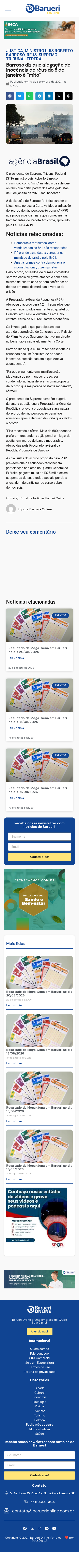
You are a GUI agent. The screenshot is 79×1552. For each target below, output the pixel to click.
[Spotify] (46, 1528)
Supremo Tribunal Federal (31, 56)
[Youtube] (54, 1528)
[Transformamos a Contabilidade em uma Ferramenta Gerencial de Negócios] (36, 1247)
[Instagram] (39, 1528)
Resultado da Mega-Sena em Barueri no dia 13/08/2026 (39, 1167)
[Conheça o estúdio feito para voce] (39, 38)
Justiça (14, 50)
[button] (10, 96)
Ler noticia (16, 658)
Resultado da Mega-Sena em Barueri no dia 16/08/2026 (38, 790)
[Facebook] (25, 1528)
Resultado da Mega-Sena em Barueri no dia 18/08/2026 (38, 720)
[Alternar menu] (8, 8)
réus (32, 54)
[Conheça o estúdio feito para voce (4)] (39, 1287)
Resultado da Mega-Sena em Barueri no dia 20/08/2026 (38, 650)
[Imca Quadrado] (34, 929)
